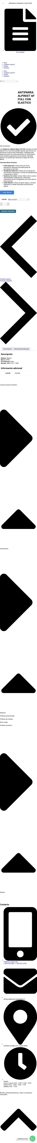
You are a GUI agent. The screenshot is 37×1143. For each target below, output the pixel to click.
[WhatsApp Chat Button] (32, 1138)
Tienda (6, 66)
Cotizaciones (4, 549)
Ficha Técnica (7, 192)
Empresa (3, 713)
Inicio (5, 63)
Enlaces (2, 892)
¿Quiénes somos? (9, 64)
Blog (1, 899)
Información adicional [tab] (21, 349)
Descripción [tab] (7, 349)
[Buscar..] (17, 81)
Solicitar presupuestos (7, 550)
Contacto (6, 68)
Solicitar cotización (8, 211)
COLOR (4, 199)
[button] (18, 469)
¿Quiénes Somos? (6, 896)
